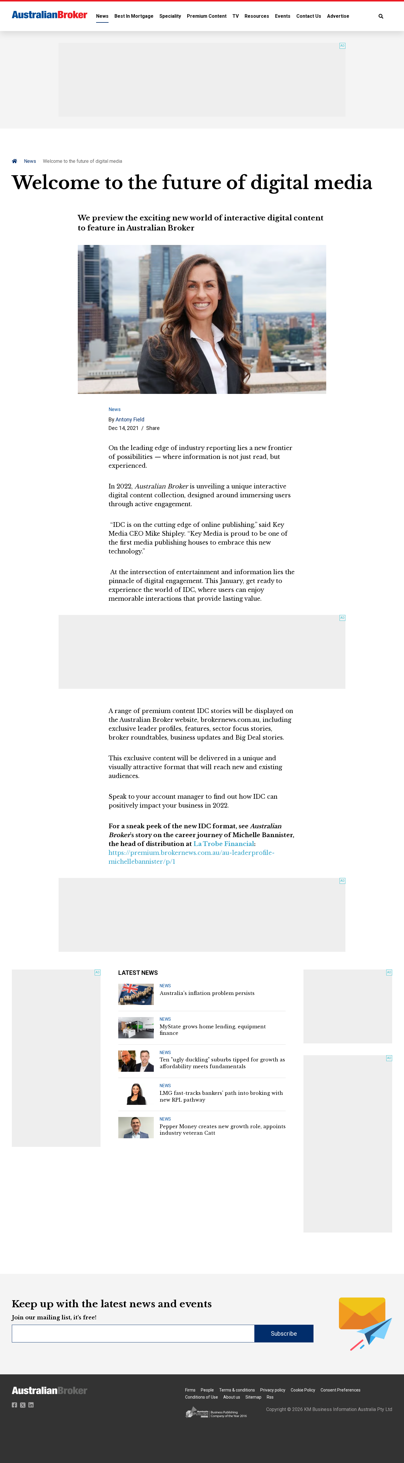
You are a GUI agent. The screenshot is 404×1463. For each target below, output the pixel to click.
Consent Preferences (341, 1390)
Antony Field (130, 419)
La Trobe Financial (223, 843)
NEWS (165, 985)
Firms (190, 1390)
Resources (257, 16)
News (102, 16)
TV (235, 16)
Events (282, 16)
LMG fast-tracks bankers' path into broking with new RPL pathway (221, 1096)
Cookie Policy (303, 1390)
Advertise (338, 16)
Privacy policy (272, 1390)
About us (231, 1397)
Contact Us (308, 16)
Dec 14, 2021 (124, 428)
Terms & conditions (237, 1390)
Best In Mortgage (133, 16)
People (207, 1390)
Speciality (170, 16)
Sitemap (253, 1397)
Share (153, 428)
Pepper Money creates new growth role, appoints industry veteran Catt (223, 1129)
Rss (270, 1397)
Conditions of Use (201, 1397)
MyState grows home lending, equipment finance (213, 1030)
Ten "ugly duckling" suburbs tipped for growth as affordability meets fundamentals (222, 1063)
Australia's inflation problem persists (207, 993)
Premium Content (207, 16)
